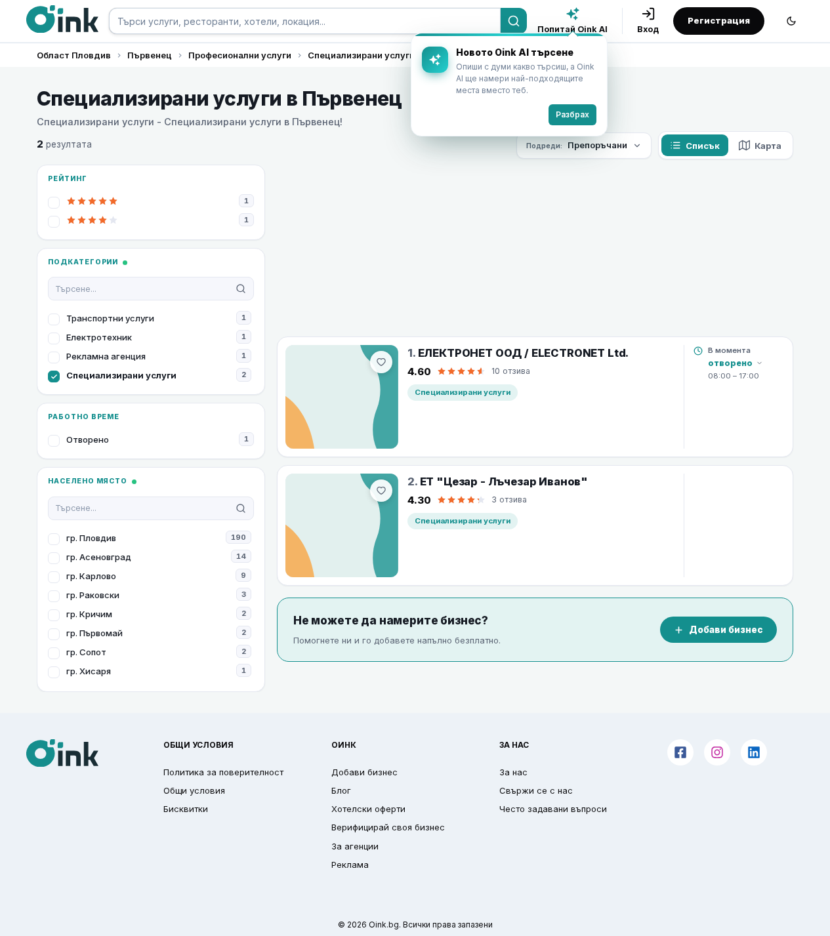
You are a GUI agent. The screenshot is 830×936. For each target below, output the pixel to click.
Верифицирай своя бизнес (388, 827)
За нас (513, 772)
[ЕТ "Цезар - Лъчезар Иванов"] (341, 525)
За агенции (355, 846)
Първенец (149, 55)
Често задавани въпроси (553, 809)
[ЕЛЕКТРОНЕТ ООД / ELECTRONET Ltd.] (341, 397)
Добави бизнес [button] (364, 772)
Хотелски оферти (368, 809)
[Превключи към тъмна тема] (791, 21)
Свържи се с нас (536, 790)
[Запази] (381, 362)
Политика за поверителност (223, 772)
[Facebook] (680, 752)
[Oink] (62, 19)
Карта (768, 145)
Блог (341, 790)
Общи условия (194, 790)
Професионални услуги (239, 55)
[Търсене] (514, 21)
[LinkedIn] (754, 752)
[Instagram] (717, 752)
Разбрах (572, 114)
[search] (305, 21)
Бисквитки (185, 809)
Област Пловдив (74, 55)
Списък (703, 145)
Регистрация (719, 20)
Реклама (350, 864)
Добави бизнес (726, 629)
